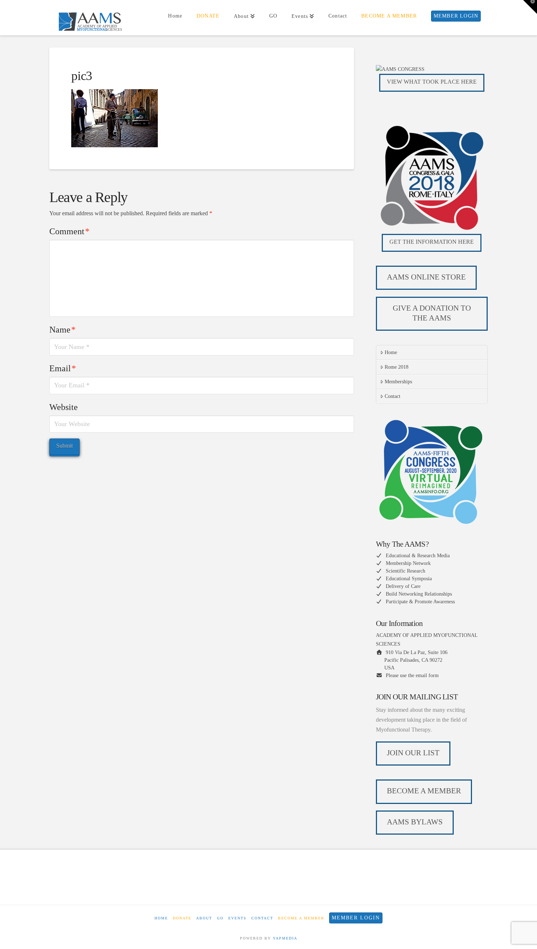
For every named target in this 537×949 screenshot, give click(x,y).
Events (237, 918)
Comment (69, 231)
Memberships (398, 381)
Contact (392, 396)
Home (391, 352)
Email (62, 368)
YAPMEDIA (285, 938)
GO (220, 918)
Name (62, 329)
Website (63, 407)
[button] (530, 7)
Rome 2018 (396, 367)
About (204, 918)
